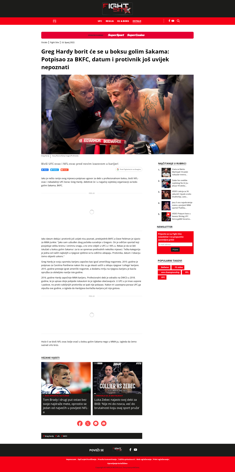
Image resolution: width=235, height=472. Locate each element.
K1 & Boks (123, 20)
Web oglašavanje (144, 459)
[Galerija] (117, 114)
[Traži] (178, 20)
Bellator (165, 267)
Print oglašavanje (161, 459)
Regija (110, 20)
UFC (100, 20)
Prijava (175, 249)
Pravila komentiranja (107, 459)
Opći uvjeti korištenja (87, 459)
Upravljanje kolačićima (117, 463)
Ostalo (137, 20)
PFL (187, 272)
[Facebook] (169, 20)
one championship (170, 272)
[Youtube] (173, 20)
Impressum (71, 459)
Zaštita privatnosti (126, 459)
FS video (178, 267)
